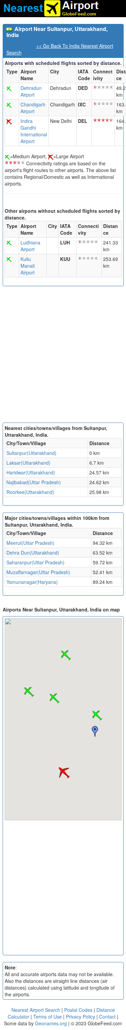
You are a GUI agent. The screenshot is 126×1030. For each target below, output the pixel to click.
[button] (97, 715)
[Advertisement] (63, 356)
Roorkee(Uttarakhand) (30, 492)
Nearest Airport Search (35, 1009)
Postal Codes (78, 1009)
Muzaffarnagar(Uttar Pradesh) (38, 572)
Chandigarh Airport (32, 107)
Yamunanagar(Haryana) (32, 581)
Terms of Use (48, 1016)
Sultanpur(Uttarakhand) (31, 453)
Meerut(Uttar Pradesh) (30, 542)
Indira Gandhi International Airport (33, 131)
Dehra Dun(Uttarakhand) (32, 552)
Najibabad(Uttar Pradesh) (33, 482)
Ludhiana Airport (30, 246)
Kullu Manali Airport (27, 266)
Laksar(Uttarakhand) (28, 462)
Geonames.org (51, 1023)
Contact (107, 1016)
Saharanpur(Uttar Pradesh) (35, 562)
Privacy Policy (81, 1016)
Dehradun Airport (31, 91)
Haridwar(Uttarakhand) (30, 472)
